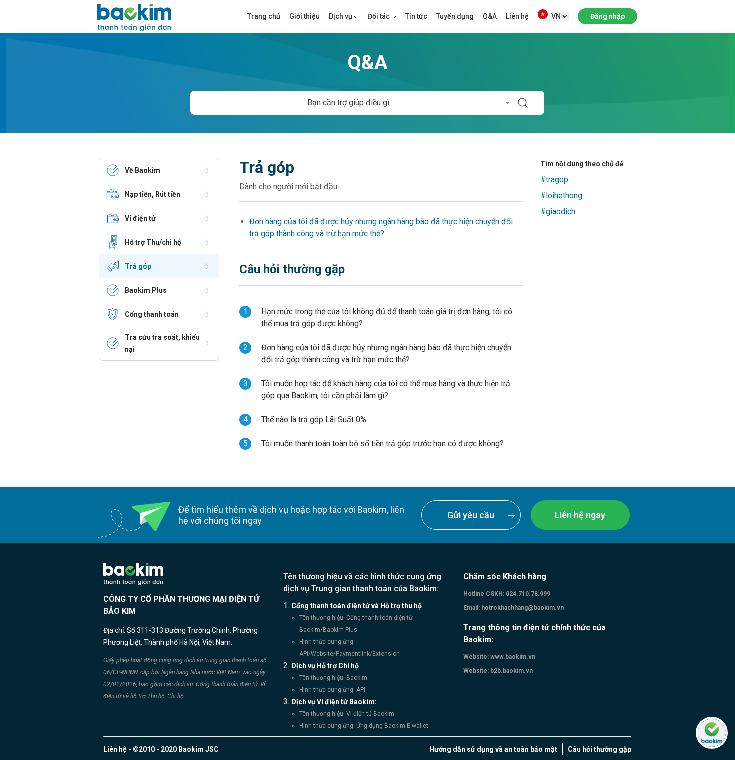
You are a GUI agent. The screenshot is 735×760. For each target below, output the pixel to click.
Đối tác (379, 16)
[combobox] (351, 103)
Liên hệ (517, 16)
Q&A (490, 16)
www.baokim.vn (512, 656)
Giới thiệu (305, 16)
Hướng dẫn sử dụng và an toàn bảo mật (494, 749)
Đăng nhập (607, 16)
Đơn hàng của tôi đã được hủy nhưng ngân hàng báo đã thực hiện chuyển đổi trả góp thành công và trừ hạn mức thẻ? (381, 227)
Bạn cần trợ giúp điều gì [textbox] (349, 102)
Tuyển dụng (455, 16)
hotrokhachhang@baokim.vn (522, 607)
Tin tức (417, 16)
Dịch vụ (340, 16)
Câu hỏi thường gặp (600, 749)
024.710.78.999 (527, 593)
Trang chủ (264, 16)
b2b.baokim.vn (511, 670)
